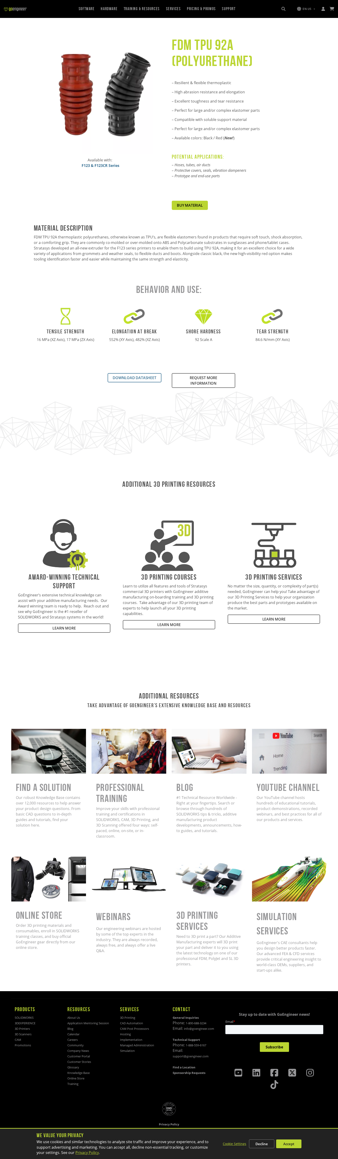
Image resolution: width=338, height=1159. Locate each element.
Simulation (127, 1051)
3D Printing (127, 1018)
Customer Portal (78, 1056)
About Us (73, 1018)
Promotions (23, 1045)
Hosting (125, 1034)
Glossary (73, 1067)
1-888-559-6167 (196, 1045)
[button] (306, 9)
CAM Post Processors (134, 1029)
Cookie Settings (234, 1144)
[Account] (323, 8)
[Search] (283, 8)
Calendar (73, 1034)
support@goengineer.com (191, 1056)
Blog (175, 731)
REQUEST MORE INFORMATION (203, 380)
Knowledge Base (78, 1073)
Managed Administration (137, 1045)
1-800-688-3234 (196, 1023)
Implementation (131, 1040)
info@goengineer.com (199, 1029)
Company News (78, 1051)
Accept (288, 1144)
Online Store (22, 859)
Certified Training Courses (114, 731)
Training (72, 1084)
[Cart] (331, 8)
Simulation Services (269, 859)
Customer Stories (79, 1062)
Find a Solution (24, 731)
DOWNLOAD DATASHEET (134, 377)
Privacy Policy (87, 1152)
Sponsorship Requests (189, 1073)
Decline (261, 1144)
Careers (72, 1040)
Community (75, 1045)
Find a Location (184, 1067)
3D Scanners (23, 1034)
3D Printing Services (189, 859)
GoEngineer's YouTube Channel (279, 731)
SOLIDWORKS (24, 1018)
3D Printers (22, 1029)
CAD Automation (131, 1023)
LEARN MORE (64, 628)
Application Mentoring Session (88, 1023)
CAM (18, 1040)
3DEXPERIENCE (25, 1023)
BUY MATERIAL (190, 205)
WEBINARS (101, 859)
